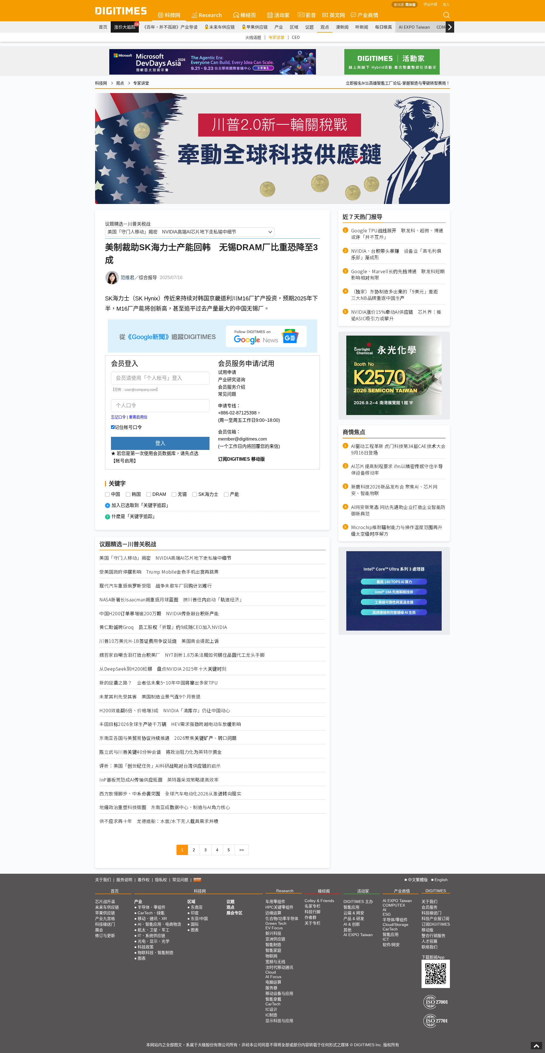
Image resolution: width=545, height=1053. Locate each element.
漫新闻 (342, 27)
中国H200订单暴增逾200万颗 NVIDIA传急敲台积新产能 (159, 613)
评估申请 (430, 4)
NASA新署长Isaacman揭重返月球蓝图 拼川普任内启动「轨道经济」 (171, 599)
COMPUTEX (394, 905)
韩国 (136, 494)
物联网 (271, 956)
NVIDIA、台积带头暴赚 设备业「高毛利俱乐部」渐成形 (396, 253)
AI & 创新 (351, 924)
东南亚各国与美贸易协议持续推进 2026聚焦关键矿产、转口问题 (168, 738)
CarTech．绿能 (151, 913)
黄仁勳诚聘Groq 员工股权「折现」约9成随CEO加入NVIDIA (163, 627)
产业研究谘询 (231, 379)
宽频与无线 (275, 961)
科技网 (172, 14)
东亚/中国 (199, 918)
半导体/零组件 (395, 919)
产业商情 (368, 14)
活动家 (282, 14)
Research (210, 14)
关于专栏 (312, 923)
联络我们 (429, 947)
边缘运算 (273, 913)
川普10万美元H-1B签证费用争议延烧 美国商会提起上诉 (159, 641)
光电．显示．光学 (153, 941)
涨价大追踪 (126, 26)
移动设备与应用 (279, 993)
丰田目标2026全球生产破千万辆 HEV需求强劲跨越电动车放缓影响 (170, 724)
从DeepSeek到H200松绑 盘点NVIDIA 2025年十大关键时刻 (163, 669)
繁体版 (399, 4)
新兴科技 (273, 933)
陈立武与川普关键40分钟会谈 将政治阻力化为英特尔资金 (160, 752)
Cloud (270, 972)
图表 (142, 958)
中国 (115, 494)
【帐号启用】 (124, 460)
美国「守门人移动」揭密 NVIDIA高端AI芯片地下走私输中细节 (165, 558)
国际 (195, 924)
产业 (278, 27)
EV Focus (274, 928)
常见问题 (227, 394)
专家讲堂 (276, 37)
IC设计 (271, 1009)
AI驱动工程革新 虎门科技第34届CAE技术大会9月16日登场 (398, 449)
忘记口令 (118, 417)
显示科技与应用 (279, 1020)
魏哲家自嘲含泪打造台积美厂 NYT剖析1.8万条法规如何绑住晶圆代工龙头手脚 (182, 655)
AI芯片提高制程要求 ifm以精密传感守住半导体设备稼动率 (397, 469)
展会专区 (234, 913)
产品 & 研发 (353, 918)
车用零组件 (275, 901)
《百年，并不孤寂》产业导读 (170, 27)
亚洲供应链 (275, 939)
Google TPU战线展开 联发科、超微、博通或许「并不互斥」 (397, 233)
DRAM (159, 494)
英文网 (337, 14)
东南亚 (197, 907)
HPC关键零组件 (279, 907)
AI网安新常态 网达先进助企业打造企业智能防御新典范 (398, 510)
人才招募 (429, 941)
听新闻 (361, 27)
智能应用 (351, 907)
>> (241, 850)
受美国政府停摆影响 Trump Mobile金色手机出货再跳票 (159, 571)
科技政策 (146, 947)
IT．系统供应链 (151, 935)
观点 (324, 27)
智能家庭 (273, 950)
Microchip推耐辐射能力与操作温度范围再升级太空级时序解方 (397, 530)
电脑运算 (273, 982)
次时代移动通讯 (279, 967)
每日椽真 (383, 27)
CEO (296, 37)
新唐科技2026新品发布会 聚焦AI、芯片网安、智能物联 (394, 489)
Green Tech (275, 923)
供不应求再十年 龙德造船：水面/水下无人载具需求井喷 (158, 821)
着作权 (144, 879)
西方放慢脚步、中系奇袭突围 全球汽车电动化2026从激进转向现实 (170, 793)
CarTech (272, 1004)
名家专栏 (312, 906)
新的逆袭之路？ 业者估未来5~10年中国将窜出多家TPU (158, 682)
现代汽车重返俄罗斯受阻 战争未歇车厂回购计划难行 (155, 585)
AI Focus (273, 976)
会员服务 (429, 907)
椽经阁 (248, 14)
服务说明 (124, 879)
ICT (386, 939)
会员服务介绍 (231, 387)
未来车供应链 (222, 27)
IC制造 (271, 1015)
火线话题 (253, 37)
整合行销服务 (433, 935)
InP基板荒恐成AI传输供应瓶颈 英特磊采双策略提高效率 (159, 779)
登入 (446, 4)
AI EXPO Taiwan (414, 27)
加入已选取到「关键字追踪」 (141, 505)
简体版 (410, 4)
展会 (99, 930)
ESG (387, 914)
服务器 (271, 987)
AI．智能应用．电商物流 (159, 924)
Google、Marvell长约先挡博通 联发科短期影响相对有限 (398, 274)
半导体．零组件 (151, 907)
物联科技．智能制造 (155, 952)
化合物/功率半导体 (281, 918)
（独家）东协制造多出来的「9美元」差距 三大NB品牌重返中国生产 (397, 294)
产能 (234, 494)
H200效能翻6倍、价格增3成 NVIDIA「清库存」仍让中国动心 (164, 710)
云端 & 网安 (353, 913)
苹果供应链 (257, 27)
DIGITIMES (435, 890)
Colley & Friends (319, 900)
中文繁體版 (418, 879)
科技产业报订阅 (435, 918)
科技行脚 (312, 911)
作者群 (310, 917)
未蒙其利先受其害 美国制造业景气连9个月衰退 (149, 696)
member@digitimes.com (242, 439)
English (441, 879)
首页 (103, 27)
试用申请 (227, 372)
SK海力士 (208, 494)
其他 (347, 930)
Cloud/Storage (395, 924)
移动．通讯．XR (152, 918)
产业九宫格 (105, 918)
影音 (308, 14)
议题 (309, 27)
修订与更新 (105, 935)
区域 (294, 27)
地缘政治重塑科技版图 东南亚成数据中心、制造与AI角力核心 (164, 807)
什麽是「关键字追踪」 (134, 516)
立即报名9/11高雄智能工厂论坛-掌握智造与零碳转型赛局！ (398, 83)
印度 (195, 913)
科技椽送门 (105, 924)
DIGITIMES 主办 (358, 901)
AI (384, 909)
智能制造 (273, 944)
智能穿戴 (273, 999)
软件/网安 (391, 944)
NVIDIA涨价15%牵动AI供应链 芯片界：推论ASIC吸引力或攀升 (396, 314)
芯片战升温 (105, 901)
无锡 (182, 494)
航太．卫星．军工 (153, 930)
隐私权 (161, 879)
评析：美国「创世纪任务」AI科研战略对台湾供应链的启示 (160, 766)
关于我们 (103, 879)
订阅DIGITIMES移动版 (436, 927)
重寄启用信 (138, 417)
